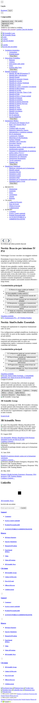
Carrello (19, 29)
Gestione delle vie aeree (17, 128)
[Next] (8, 241)
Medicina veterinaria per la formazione (21, 168)
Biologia (12, 60)
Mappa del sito (14, 695)
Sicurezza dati (33, 694)
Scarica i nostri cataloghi (17, 213)
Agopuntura (13, 52)
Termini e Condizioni (23, 694)
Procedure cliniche (15, 143)
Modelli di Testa (14, 105)
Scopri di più (5, 416)
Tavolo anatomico (15, 160)
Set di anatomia (14, 115)
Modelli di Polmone (15, 98)
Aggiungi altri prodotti (8, 29)
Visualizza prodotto (7, 316)
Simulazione (13, 189)
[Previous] (3, 241)
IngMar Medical (19, 392)
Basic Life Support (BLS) (17, 124)
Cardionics (26, 390)
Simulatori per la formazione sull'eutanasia (23, 179)
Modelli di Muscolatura (16, 88)
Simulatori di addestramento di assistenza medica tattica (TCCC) (22, 152)
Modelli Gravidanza (15, 111)
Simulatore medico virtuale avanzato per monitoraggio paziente (22, 148)
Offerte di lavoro (14, 206)
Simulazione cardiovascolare (18, 155)
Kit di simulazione (15, 134)
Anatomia (12, 191)
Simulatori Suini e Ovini (17, 181)
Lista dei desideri (27, 29)
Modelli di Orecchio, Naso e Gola (20, 92)
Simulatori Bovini (15, 172)
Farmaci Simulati (14, 139)
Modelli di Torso (14, 107)
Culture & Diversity (15, 202)
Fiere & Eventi (14, 204)
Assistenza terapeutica (12, 50)
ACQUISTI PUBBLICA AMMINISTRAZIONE (17, 218)
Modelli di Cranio (15, 85)
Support (4, 512)
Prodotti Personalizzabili (17, 215)
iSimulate (18, 390)
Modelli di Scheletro (15, 100)
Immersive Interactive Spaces (19, 130)
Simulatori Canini (15, 174)
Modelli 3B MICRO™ (19, 73)
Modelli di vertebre (15, 109)
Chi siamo (4, 568)
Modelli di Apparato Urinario (18, 79)
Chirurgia (12, 126)
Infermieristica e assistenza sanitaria (20, 132)
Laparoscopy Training (16, 136)
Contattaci (12, 211)
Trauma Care (13, 162)
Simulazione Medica (11, 121)
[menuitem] (21, 53)
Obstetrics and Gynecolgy (17, 141)
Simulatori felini (14, 177)
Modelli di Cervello (15, 81)
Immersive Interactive (8, 395)
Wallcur (4, 392)
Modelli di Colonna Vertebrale (19, 83)
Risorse (3, 533)
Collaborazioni (14, 208)
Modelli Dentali (14, 77)
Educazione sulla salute (16, 64)
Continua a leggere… (8, 441)
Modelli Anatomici (11, 71)
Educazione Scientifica (12, 58)
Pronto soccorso (14, 145)
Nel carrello (18, 21)
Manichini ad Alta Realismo (18, 138)
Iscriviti (23, 508)
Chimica (12, 62)
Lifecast (10, 392)
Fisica (11, 65)
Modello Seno (13, 113)
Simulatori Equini (15, 176)
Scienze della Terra (15, 67)
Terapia (11, 196)
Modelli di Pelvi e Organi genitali (20, 96)
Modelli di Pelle (14, 94)
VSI (29, 395)
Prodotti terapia (14, 54)
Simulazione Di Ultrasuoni (18, 156)
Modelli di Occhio (15, 90)
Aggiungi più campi (7, 21)
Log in (10, 10)
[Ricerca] (1, 43)
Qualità (3, 695)
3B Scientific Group (7, 390)
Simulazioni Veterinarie (12, 166)
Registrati (4, 10)
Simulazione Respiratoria (17, 158)
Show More (13, 56)
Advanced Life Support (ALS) (19, 123)
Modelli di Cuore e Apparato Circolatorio (22, 86)
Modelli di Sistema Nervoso (18, 103)
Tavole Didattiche (15, 117)
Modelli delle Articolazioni (18, 75)
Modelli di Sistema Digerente (18, 102)
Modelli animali (14, 170)
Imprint (7, 695)
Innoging (34, 390)
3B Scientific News (7, 501)
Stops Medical (21, 395)
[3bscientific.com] (8, 33)
